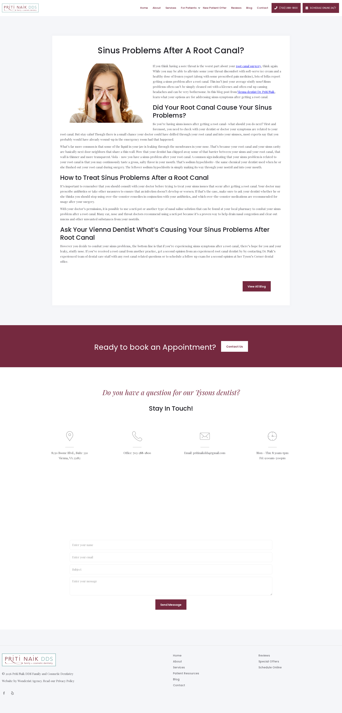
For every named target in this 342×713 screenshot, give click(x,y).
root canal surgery (248, 66)
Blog (249, 8)
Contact (262, 8)
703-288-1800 (142, 453)
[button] (189, 8)
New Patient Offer (214, 8)
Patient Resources (186, 673)
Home (144, 8)
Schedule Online (270, 667)
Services (170, 8)
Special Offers (268, 661)
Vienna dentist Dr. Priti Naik (256, 92)
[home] (20, 8)
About (157, 8)
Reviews (236, 8)
